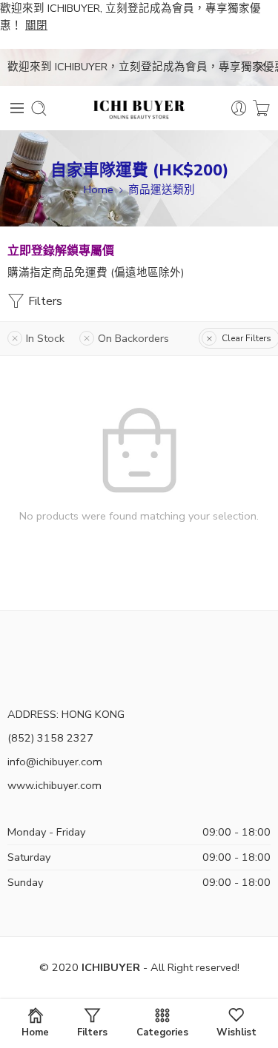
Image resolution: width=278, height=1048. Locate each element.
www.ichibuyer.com (54, 785)
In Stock (45, 338)
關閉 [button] (36, 25)
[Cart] (261, 108)
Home (98, 189)
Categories (162, 1032)
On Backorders (133, 338)
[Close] (261, 67)
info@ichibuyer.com (54, 761)
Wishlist (236, 1032)
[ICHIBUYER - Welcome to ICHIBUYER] (139, 108)
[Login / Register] (239, 108)
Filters (43, 301)
